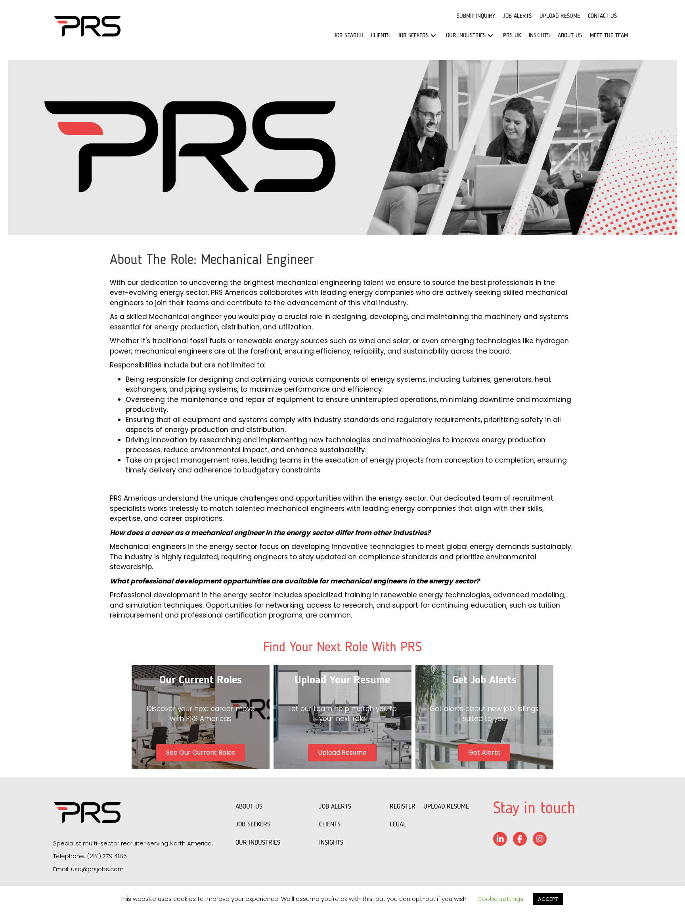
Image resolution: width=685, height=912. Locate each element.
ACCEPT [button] (548, 899)
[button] (433, 35)
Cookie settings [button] (500, 899)
